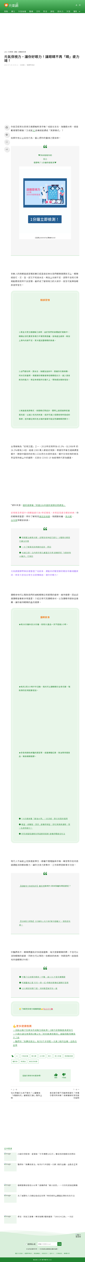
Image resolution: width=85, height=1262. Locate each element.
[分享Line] (6, 134)
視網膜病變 (69, 1056)
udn (5, 52)
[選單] (79, 5)
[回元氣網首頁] (13, 5)
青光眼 (68, 516)
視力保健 (58, 1056)
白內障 (14, 520)
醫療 (31, 11)
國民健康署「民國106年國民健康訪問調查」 (44, 505)
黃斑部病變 (44, 516)
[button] (79, 11)
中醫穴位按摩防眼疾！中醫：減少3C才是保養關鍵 (43, 976)
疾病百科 (45, 1253)
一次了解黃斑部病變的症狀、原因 (36, 546)
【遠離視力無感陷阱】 (29, 886)
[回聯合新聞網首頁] (6, 5)
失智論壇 (22, 11)
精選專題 (37, 1253)
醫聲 (75, 11)
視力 (45, 158)
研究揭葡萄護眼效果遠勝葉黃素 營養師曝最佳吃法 (43, 833)
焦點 (6, 11)
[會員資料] (76, 5)
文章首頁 (59, 1253)
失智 (68, 11)
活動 (15, 52)
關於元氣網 (18, 1253)
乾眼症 (23, 1061)
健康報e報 (31, 1244)
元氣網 (10, 52)
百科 (38, 11)
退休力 (60, 11)
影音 (45, 11)
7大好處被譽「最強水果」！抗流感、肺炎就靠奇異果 (44, 818)
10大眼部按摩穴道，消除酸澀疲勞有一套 (39, 988)
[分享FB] (6, 127)
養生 (13, 11)
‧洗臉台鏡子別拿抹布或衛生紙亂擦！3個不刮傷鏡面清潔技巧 (43, 1030)
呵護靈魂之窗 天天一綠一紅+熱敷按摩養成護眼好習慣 (45, 982)
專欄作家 (67, 1253)
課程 (52, 11)
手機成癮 (24, 1056)
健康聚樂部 (28, 1253)
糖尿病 (42, 886)
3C (34, 130)
